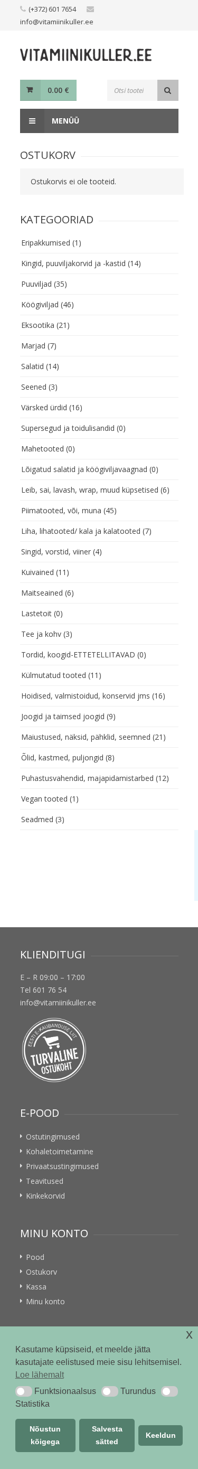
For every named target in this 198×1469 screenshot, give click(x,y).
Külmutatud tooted (61, 675)
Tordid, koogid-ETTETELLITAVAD (83, 654)
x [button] (189, 1334)
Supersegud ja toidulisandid (73, 428)
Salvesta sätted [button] (107, 1435)
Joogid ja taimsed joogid (68, 716)
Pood (35, 1257)
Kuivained (45, 572)
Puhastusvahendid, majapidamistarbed (95, 778)
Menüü (64, 121)
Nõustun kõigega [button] (45, 1435)
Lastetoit (42, 613)
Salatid (40, 366)
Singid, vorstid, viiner (61, 552)
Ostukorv (41, 1272)
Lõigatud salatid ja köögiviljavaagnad (89, 469)
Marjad (38, 346)
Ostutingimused (53, 1137)
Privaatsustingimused (62, 1166)
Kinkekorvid (45, 1196)
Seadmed (42, 819)
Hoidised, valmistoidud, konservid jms (93, 696)
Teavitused (44, 1181)
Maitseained (47, 593)
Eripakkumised (51, 243)
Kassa (36, 1287)
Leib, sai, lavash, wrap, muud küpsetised (95, 490)
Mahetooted (48, 449)
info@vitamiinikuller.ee (56, 21)
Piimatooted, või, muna (69, 510)
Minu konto (45, 1301)
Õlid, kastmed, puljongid (68, 757)
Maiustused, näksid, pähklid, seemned (93, 737)
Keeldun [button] (161, 1435)
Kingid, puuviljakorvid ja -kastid (81, 263)
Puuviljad (44, 284)
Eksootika (45, 325)
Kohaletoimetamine (59, 1151)
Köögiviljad (47, 304)
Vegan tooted (50, 799)
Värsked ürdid (51, 407)
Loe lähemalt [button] (39, 1374)
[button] (23, 1391)
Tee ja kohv (46, 634)
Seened (39, 387)
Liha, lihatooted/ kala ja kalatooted (86, 531)
